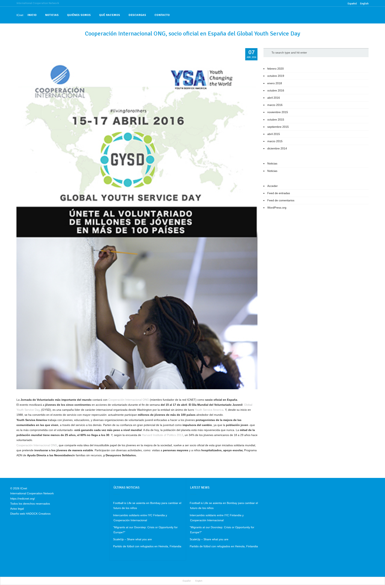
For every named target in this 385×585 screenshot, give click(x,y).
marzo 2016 (275, 104)
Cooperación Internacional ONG (128, 399)
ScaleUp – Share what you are (132, 539)
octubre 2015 (275, 119)
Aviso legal (17, 508)
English (364, 3)
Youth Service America (209, 409)
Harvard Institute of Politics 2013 (162, 435)
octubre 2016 (275, 90)
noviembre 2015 (277, 112)
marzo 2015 (275, 141)
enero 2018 (274, 83)
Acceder (272, 186)
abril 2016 (273, 97)
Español (186, 581)
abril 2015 (273, 134)
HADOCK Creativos (38, 513)
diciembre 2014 (277, 148)
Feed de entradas (278, 193)
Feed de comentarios (280, 200)
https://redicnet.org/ (22, 498)
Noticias (272, 163)
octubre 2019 (275, 75)
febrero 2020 (275, 68)
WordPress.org (276, 207)
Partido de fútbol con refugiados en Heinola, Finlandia (147, 546)
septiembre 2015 (278, 126)
